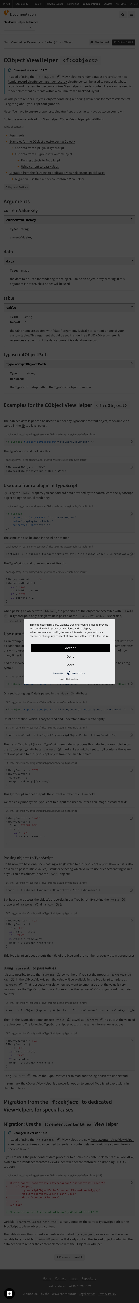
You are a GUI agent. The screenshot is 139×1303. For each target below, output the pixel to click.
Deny (70, 656)
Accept (70, 648)
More (70, 665)
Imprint (63, 679)
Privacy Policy (73, 679)
